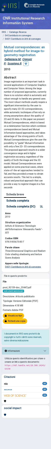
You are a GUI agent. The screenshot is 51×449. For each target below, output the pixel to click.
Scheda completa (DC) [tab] (20, 206)
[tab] (41, 206)
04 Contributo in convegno (18, 35)
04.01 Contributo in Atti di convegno (23, 39)
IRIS (4, 32)
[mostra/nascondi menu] (3, 10)
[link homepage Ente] (34, 5)
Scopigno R (15, 63)
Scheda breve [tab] (15, 194)
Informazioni (13, 351)
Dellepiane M (13, 59)
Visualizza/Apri (14, 315)
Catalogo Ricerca (17, 32)
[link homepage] (10, 5)
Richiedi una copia (16, 321)
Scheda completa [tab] (17, 200)
